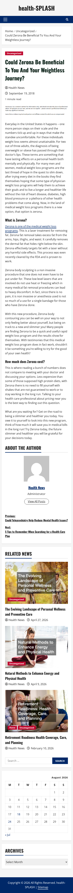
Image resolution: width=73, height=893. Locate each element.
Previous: (36, 518)
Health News (16, 88)
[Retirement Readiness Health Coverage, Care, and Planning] (36, 711)
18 (18, 814)
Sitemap (43, 887)
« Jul (7, 835)
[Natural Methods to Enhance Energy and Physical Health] (36, 647)
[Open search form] (67, 19)
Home (12, 727)
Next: (35, 531)
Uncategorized (14, 53)
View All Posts (36, 501)
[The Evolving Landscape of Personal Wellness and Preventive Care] (36, 583)
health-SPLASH (37, 7)
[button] (5, 19)
